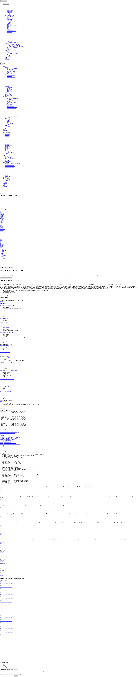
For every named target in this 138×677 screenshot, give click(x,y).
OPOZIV (8, 48)
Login (6, 58)
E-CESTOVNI (7, 109)
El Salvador (2, 214)
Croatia (1, 211)
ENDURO (9, 99)
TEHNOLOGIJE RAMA (11, 37)
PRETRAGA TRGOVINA (9, 59)
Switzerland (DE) (3, 250)
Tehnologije (5, 264)
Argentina (2, 203)
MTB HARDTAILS (10, 69)
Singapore (2, 244)
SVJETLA (9, 121)
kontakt (4, 664)
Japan (1, 225)
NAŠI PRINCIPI (10, 30)
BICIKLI (4, 66)
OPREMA (6, 118)
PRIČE (8, 54)
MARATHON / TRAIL (11, 71)
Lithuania (2, 228)
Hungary (1, 219)
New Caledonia (3, 235)
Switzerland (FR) (3, 251)
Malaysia (2, 230)
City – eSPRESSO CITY (11, 108)
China (1, 208)
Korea (1, 226)
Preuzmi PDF (2, 484)
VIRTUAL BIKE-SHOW (9, 161)
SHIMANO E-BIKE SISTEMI (12, 38)
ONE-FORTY (9, 19)
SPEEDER (9, 81)
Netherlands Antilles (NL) (4, 234)
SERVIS (6, 43)
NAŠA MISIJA (9, 29)
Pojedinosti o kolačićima (16, 674)
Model (4, 258)
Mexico (1, 231)
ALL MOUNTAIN (10, 100)
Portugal (1, 241)
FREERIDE (9, 101)
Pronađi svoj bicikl (8, 56)
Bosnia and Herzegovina (4, 207)
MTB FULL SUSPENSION (12, 68)
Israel (1, 223)
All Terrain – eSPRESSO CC (12, 107)
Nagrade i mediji (5, 259)
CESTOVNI (7, 74)
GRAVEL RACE (10, 84)
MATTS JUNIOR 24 (10, 90)
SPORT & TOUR (10, 73)
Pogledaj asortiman (3, 580)
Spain (1, 248)
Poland (1, 240)
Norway (1, 238)
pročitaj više (2, 301)
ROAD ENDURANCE (11, 77)
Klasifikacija (5, 265)
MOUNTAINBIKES (10, 89)
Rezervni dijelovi (5, 263)
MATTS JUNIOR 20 (10, 91)
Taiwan (1, 252)
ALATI (8, 124)
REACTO (8, 23)
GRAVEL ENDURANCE (11, 85)
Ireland (1, 222)
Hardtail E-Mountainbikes (11, 102)
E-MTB (6, 97)
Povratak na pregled (3, 491)
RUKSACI (9, 119)
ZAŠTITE (8, 117)
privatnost (4, 666)
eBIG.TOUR (9, 8)
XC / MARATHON (10, 70)
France (1, 217)
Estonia (1, 215)
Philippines (2, 239)
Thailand (1, 253)
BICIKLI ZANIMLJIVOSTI (10, 15)
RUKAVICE (9, 126)
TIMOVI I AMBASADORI (9, 40)
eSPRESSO (9, 9)
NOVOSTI (4, 128)
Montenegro (2, 232)
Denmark (2, 213)
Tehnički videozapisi (6, 262)
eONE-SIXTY (9, 5)
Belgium (1, 206)
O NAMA (6, 28)
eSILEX (8, 13)
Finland (1, 216)
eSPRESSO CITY (10, 10)
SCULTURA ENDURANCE (12, 25)
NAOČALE (9, 127)
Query (1, 61)
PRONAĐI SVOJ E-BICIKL (10, 113)
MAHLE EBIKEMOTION (11, 39)
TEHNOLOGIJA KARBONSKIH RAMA (12, 163)
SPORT (8, 103)
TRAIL (8, 72)
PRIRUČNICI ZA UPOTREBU (12, 47)
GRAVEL (6, 82)
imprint (4, 665)
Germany (2, 218)
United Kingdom (3, 255)
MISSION (8, 26)
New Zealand (2, 236)
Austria (1, 205)
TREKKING (7, 86)
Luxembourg (2, 229)
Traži (1, 62)
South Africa (2, 247)
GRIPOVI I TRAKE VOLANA (12, 116)
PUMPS (8, 122)
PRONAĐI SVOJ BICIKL (9, 95)
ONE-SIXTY (9, 17)
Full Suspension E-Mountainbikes (12, 98)
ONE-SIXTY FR (10, 18)
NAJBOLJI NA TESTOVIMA (12, 53)
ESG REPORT (9, 32)
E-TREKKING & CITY (9, 104)
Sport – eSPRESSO (10, 106)
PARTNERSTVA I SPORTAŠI (12, 42)
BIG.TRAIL (9, 22)
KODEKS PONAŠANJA (11, 31)
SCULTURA (9, 24)
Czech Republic (3, 212)
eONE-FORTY (9, 6)
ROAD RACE (9, 76)
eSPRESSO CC (9, 11)
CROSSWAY (9, 87)
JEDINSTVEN (9, 52)
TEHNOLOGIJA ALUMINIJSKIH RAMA (14, 36)
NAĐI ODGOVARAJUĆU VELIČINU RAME (15, 46)
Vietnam (1, 256)
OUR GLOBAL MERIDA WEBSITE (21, 198)
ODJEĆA (6, 125)
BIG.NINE (9, 21)
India (1, 221)
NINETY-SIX (9, 20)
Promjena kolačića (8, 674)
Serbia (1, 243)
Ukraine (1, 254)
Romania (2, 242)
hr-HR (4, 184)
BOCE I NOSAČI (10, 123)
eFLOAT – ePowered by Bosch (12, 105)
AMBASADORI (10, 41)
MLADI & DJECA (8, 88)
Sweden (1, 249)
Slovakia (1, 245)
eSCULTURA (9, 12)
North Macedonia (3, 237)
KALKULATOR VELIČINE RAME (13, 45)
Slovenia (1, 246)
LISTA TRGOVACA (10, 49)
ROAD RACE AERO (11, 75)
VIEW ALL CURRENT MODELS (6, 282)
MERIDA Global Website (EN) (5, 201)
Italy (1, 224)
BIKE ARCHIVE (8, 94)
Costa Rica (2, 210)
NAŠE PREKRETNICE (11, 33)
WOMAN (6, 92)
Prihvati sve (3, 674)
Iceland (1, 220)
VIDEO (8, 55)
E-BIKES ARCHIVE (8, 112)
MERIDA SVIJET (8, 51)
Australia (2, 204)
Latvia (1, 227)
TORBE (8, 120)
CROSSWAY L (9, 93)
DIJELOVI (7, 115)
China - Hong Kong (3, 209)
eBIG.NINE (9, 7)
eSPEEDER (9, 14)
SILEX (8, 27)
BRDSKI (6, 67)
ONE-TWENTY (10, 16)
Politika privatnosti (49, 672)
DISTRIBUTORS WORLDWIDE (13, 44)
